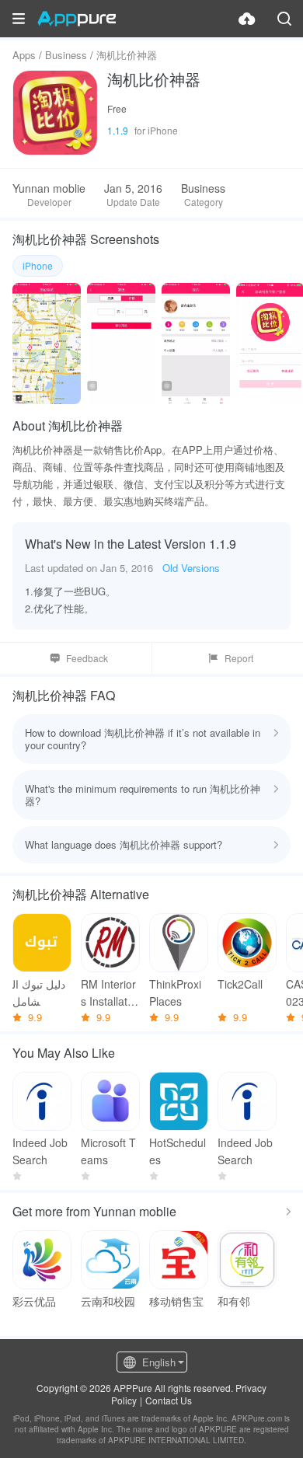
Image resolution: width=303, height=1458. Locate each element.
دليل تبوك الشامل (38, 992)
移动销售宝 (176, 1301)
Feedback (87, 657)
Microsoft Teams (108, 1151)
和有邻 (234, 1301)
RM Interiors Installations (108, 993)
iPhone (38, 265)
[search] (284, 18)
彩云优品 (34, 1301)
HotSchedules (177, 1151)
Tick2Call (240, 984)
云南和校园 (108, 1301)
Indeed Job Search (40, 1151)
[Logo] (76, 18)
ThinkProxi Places (175, 992)
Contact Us (168, 1400)
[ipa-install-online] (247, 18)
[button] (18, 18)
